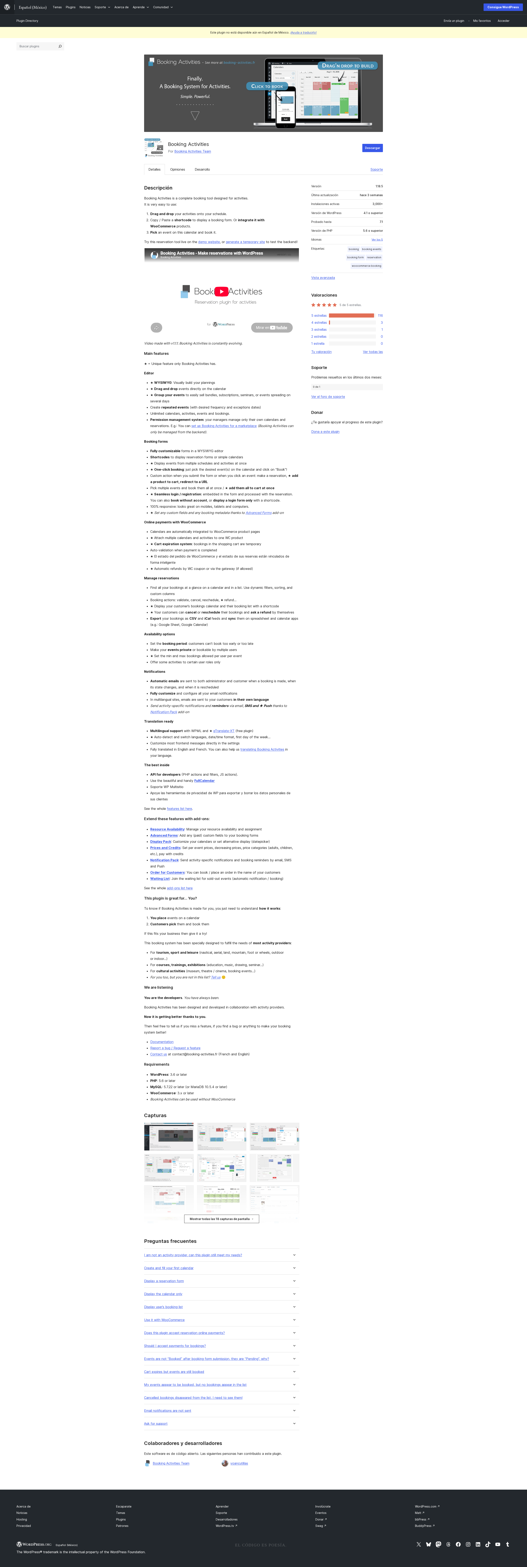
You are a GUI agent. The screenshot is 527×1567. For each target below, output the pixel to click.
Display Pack (160, 841)
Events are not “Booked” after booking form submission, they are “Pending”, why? (206, 1359)
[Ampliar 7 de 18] (188, 1191)
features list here (179, 809)
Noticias (21, 1513)
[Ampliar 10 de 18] (188, 1222)
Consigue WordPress (503, 7)
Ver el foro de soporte (328, 397)
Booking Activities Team (192, 151)
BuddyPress (425, 1525)
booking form (355, 257)
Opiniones (177, 169)
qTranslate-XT (223, 731)
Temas (120, 1513)
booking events (371, 249)
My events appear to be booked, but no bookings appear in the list (195, 1385)
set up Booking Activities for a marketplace (224, 426)
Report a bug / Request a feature (175, 1048)
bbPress (422, 1519)
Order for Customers (167, 872)
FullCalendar (204, 781)
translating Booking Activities (262, 749)
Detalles (154, 169)
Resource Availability (167, 829)
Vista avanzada (323, 278)
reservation (374, 257)
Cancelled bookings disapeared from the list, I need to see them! (193, 1398)
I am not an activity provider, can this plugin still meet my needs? (193, 1255)
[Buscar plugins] (60, 46)
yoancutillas (239, 1463)
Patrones (122, 1525)
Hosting (21, 1519)
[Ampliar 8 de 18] (241, 1191)
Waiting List (160, 879)
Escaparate (124, 1506)
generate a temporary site (245, 242)
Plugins (121, 1519)
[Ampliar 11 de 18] (241, 1222)
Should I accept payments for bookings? (175, 1346)
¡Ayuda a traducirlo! (303, 32)
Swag (320, 1525)
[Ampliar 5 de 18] (241, 1159)
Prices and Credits (165, 848)
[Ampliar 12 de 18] (294, 1222)
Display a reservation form (164, 1281)
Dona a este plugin (325, 432)
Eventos (320, 1513)
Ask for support (156, 1424)
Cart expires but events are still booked (174, 1372)
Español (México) (67, 1545)
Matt (420, 1513)
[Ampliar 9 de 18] (294, 1191)
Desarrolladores (227, 1519)
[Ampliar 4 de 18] (188, 1159)
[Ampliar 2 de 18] (241, 1128)
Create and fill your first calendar (169, 1268)
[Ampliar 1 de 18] (188, 1128)
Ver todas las (373, 352)
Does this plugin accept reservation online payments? (184, 1333)
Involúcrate (323, 1506)
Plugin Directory (27, 20)
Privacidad (23, 1525)
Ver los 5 (377, 239)
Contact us (158, 1054)
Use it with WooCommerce (164, 1320)
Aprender (222, 1506)
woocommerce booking (366, 265)
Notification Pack (163, 712)
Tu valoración (321, 352)
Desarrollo (202, 169)
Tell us (215, 977)
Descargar (372, 148)
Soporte (377, 169)
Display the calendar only (163, 1294)
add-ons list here (180, 888)
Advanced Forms (259, 513)
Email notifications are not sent (167, 1411)
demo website (209, 242)
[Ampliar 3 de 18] (294, 1128)
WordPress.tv (227, 1525)
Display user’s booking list (163, 1307)
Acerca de (23, 1506)
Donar (321, 1519)
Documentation (162, 1042)
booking (354, 249)
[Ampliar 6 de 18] (294, 1159)
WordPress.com (427, 1506)
